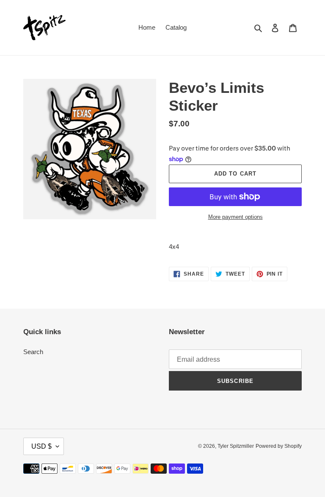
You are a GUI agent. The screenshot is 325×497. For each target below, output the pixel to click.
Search (33, 351)
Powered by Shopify (279, 446)
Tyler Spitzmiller (236, 446)
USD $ (41, 446)
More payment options (235, 217)
